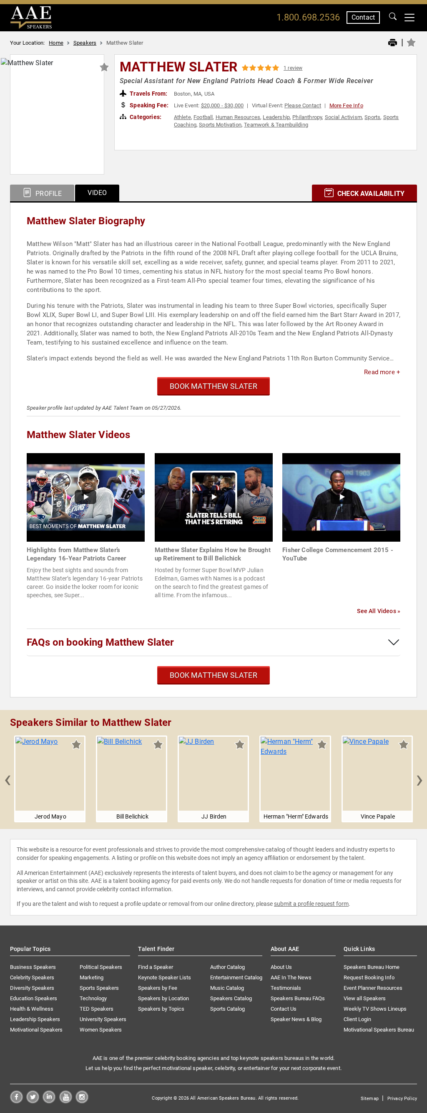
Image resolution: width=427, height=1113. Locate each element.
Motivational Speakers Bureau (379, 1030)
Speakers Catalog (231, 998)
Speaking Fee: (148, 105)
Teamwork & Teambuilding (276, 125)
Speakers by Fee (157, 988)
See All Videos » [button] (378, 611)
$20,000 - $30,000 (222, 105)
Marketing (91, 977)
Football (203, 117)
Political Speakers (101, 967)
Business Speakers (33, 967)
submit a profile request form (311, 903)
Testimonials (286, 988)
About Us (281, 967)
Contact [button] (363, 17)
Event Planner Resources (373, 988)
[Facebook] (16, 1101)
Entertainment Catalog (236, 977)
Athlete (182, 117)
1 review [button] (293, 68)
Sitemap (370, 1098)
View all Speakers (365, 998)
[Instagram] (81, 1101)
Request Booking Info (369, 977)
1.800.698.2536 (308, 17)
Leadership (276, 117)
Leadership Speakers (35, 1019)
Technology (93, 998)
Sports (372, 117)
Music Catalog (227, 988)
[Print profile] (392, 43)
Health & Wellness (31, 1009)
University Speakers (103, 1019)
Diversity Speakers (32, 988)
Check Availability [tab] (370, 194)
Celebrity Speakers (32, 977)
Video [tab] (97, 193)
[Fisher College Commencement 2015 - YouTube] (341, 497)
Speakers (84, 43)
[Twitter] (32, 1101)
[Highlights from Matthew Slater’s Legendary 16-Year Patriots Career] (86, 497)
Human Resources (238, 117)
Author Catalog (227, 967)
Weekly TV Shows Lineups (375, 1009)
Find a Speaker (155, 967)
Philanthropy (307, 117)
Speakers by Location (163, 998)
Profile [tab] (48, 194)
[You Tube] (65, 1101)
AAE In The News (291, 977)
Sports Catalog (227, 1009)
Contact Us (283, 1009)
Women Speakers (101, 1030)
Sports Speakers (99, 988)
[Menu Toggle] (409, 17)
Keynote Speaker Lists (164, 977)
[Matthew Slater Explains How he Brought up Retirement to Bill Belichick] (214, 497)
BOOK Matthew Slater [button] (213, 386)
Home (56, 43)
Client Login (357, 1019)
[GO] (393, 17)
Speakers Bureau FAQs (298, 998)
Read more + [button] (382, 372)
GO (393, 17)
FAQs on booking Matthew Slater (100, 642)
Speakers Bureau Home (371, 967)
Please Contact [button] (302, 105)
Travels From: (147, 93)
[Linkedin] (49, 1101)
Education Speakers (33, 998)
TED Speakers (96, 1009)
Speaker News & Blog (296, 1019)
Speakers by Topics (161, 1009)
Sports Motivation (220, 125)
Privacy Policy (402, 1098)
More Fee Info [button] (346, 105)
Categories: (144, 117)
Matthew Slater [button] (178, 67)
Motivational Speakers (36, 1030)
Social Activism (343, 117)
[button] (7, 779)
